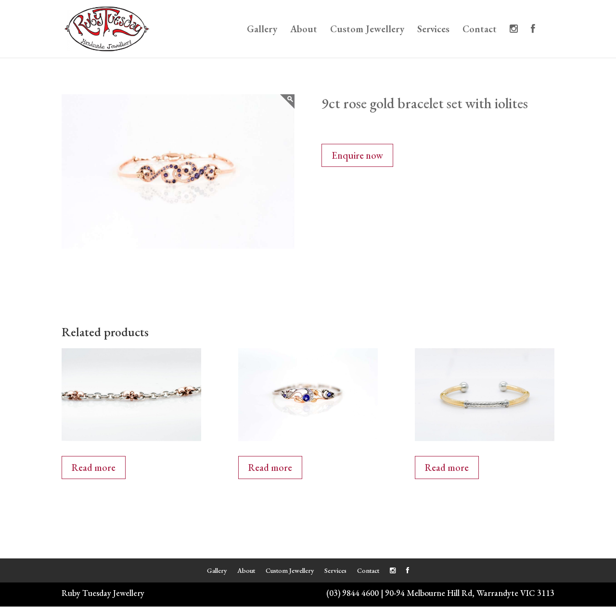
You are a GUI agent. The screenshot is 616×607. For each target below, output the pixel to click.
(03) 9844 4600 (352, 592)
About (303, 30)
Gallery (262, 30)
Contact (479, 30)
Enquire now (357, 155)
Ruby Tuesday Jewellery (103, 592)
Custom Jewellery (367, 30)
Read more (94, 467)
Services (433, 30)
